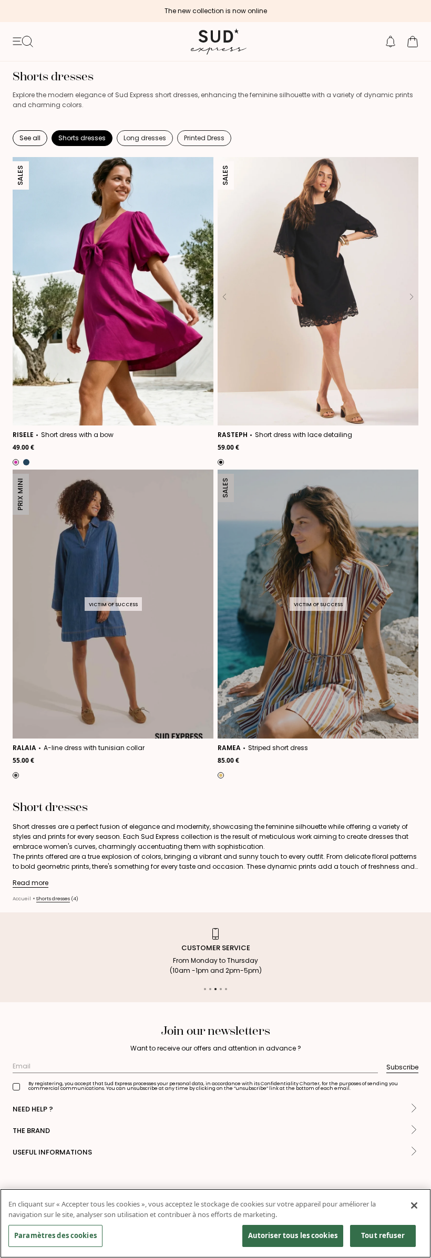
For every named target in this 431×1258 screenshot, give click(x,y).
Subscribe (402, 1067)
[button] (390, 41)
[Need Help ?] (413, 1109)
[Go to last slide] (21, 297)
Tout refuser (383, 1235)
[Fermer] (414, 1205)
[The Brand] (413, 1130)
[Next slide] (205, 297)
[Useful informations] (413, 1152)
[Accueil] (215, 41)
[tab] (205, 989)
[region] (215, 1223)
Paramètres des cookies (55, 1235)
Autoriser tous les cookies (292, 1235)
